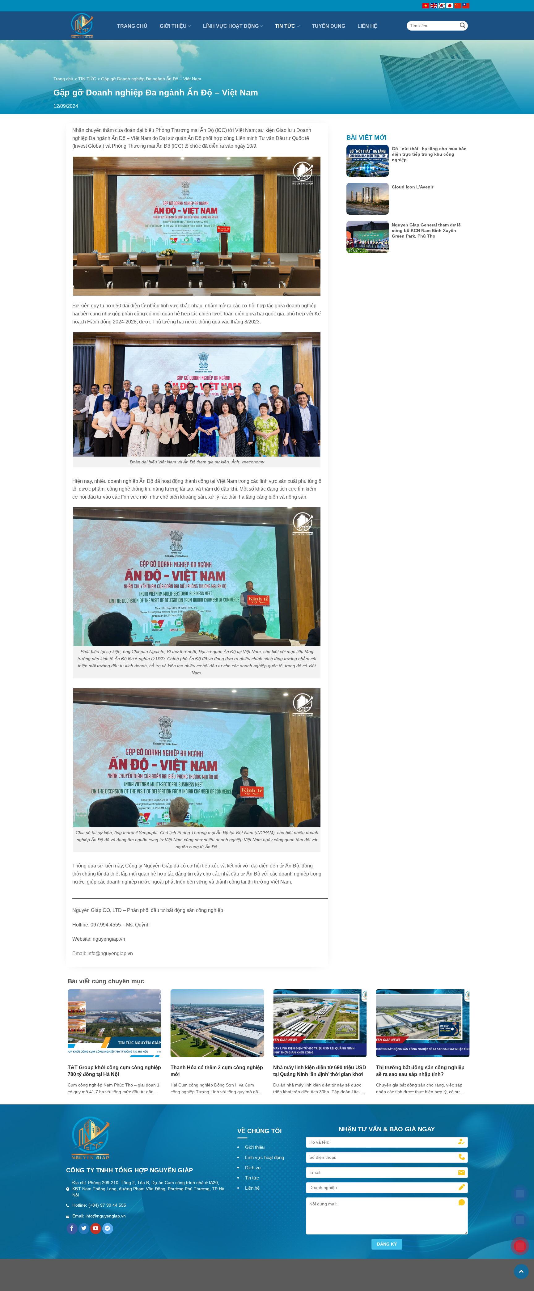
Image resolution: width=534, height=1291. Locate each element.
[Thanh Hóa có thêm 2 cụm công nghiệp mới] (217, 1022)
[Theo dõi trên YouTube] (95, 1228)
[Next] (458, 1026)
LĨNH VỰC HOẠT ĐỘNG (231, 26)
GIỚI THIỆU (173, 26)
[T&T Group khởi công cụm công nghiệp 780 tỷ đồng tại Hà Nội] (114, 1022)
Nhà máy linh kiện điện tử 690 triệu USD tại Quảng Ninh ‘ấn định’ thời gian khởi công (319, 1074)
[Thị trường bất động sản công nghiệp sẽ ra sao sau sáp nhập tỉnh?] (423, 1022)
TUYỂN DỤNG (328, 26)
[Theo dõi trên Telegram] (107, 1228)
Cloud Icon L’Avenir (412, 186)
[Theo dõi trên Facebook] (72, 1228)
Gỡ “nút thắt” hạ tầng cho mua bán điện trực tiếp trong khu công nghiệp (429, 154)
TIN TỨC (285, 26)
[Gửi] (462, 25)
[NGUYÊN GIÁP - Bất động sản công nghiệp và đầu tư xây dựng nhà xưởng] (88, 25)
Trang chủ (63, 78)
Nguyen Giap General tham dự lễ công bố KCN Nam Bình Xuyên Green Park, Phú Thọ (426, 230)
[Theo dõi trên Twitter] (83, 1228)
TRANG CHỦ (132, 26)
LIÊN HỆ (367, 26)
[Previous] (79, 1026)
